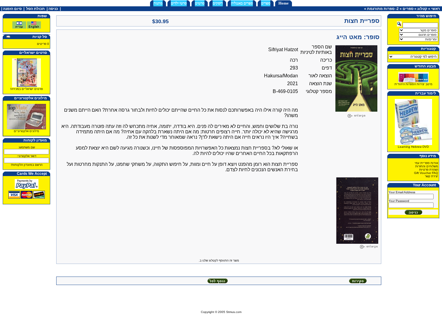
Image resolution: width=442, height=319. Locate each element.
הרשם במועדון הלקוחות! (26, 164)
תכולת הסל (35, 9)
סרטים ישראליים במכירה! (26, 89)
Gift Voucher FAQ (426, 173)
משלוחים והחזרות (426, 166)
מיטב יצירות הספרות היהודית (413, 84)
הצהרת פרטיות (428, 169)
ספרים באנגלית (242, 3)
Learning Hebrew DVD (413, 146)
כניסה (53, 9)
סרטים (199, 3)
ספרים (265, 3)
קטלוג (422, 9)
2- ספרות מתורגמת (383, 9)
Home (283, 3)
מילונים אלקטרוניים (26, 131)
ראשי (435, 9)
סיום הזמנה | (11, 9)
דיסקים (218, 3)
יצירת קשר (431, 176)
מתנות (158, 3)
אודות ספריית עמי (426, 163)
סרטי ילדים (179, 3)
